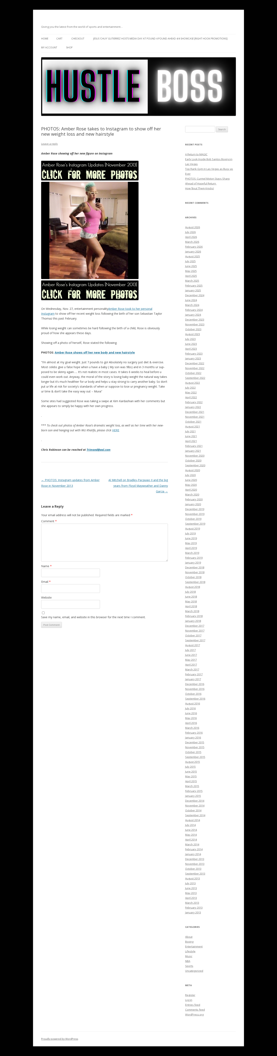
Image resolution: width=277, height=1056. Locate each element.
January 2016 (193, 737)
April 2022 (191, 397)
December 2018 (194, 567)
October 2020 (193, 460)
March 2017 (192, 669)
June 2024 (191, 300)
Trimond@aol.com (99, 450)
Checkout (77, 38)
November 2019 (194, 514)
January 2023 (193, 358)
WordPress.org (194, 1014)
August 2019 (192, 528)
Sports (189, 966)
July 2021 (190, 431)
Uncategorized (194, 971)
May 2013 (191, 893)
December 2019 (194, 509)
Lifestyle (190, 951)
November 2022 (194, 368)
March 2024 (192, 305)
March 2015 (192, 786)
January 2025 (193, 290)
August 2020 (192, 470)
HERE (115, 430)
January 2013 (193, 912)
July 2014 (190, 825)
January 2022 (193, 407)
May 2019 (191, 543)
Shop (69, 47)
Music (188, 956)
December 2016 (194, 684)
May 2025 (191, 271)
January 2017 (193, 679)
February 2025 (194, 285)
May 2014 (191, 834)
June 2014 (191, 830)
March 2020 (192, 494)
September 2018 (195, 582)
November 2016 (194, 689)
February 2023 (194, 353)
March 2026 (192, 242)
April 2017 (191, 664)
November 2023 (194, 324)
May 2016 (191, 718)
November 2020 (194, 455)
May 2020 (191, 485)
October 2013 (193, 869)
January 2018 (193, 621)
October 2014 (193, 810)
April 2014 (191, 839)
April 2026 (191, 237)
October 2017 (193, 635)
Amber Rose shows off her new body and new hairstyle (95, 352)
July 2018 (190, 592)
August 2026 (192, 227)
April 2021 (191, 441)
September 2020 (195, 465)
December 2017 (194, 626)
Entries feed (192, 1005)
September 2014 (195, 815)
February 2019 (194, 557)
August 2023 (192, 334)
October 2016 (193, 694)
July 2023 (190, 339)
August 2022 (192, 383)
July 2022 (190, 387)
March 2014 (192, 844)
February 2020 (194, 499)
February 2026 (194, 246)
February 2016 (194, 732)
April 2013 (191, 898)
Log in (188, 1000)
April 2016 (191, 723)
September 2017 (195, 640)
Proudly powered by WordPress (59, 1039)
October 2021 (193, 421)
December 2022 (194, 363)
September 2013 (195, 873)
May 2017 (191, 660)
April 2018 (191, 606)
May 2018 (191, 601)
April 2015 (191, 781)
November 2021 (194, 417)
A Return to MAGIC (196, 154)
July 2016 (190, 708)
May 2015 (191, 776)
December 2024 (194, 295)
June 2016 (191, 713)
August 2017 (192, 645)
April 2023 (191, 349)
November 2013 (194, 864)
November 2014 (194, 805)
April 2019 (191, 548)
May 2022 (191, 392)
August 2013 (192, 878)
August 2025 (192, 256)
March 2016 (192, 728)
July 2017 (190, 650)
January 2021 (193, 451)
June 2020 (191, 480)
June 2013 (191, 888)
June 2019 (191, 538)
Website (46, 597)
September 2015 (195, 757)
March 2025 (192, 280)
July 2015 (190, 766)
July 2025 (190, 261)
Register (190, 995)
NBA (187, 961)
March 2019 (192, 553)
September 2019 (195, 523)
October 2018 (193, 577)
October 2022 (193, 373)
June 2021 (191, 436)
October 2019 (193, 519)
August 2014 (192, 820)
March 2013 (192, 903)
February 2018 (194, 616)
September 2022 (195, 378)
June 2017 (191, 655)
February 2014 (194, 849)
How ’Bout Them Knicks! (199, 188)
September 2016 (195, 698)
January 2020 (193, 504)
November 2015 (194, 747)
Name (46, 566)
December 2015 (194, 742)
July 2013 (190, 883)
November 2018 (194, 572)
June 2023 (191, 344)
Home (44, 38)
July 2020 (190, 475)
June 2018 (191, 596)
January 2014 (193, 854)
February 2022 (194, 402)
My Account (49, 47)
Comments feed (195, 1009)
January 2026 (193, 251)
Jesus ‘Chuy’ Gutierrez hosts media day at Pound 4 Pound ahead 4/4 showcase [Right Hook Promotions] (160, 38)
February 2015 (194, 791)
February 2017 (194, 674)
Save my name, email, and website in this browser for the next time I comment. (93, 617)
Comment (49, 521)
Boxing (189, 941)
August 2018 (192, 587)
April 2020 (191, 489)
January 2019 (193, 562)
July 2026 (190, 232)
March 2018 (192, 611)
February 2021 (194, 446)
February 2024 (194, 310)
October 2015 (193, 752)
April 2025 (191, 276)
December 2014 (194, 800)
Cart (59, 38)
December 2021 (194, 412)
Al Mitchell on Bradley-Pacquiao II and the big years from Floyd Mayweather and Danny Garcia (138, 485)
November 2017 (194, 630)
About (188, 937)
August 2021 (192, 426)
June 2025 (191, 266)
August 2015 (192, 762)
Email (46, 582)
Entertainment (194, 946)
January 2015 (193, 796)
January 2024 (193, 314)
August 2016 (192, 703)
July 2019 (190, 533)
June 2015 (191, 771)
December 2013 (194, 859)
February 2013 (194, 907)
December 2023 (194, 319)
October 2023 (193, 329)
